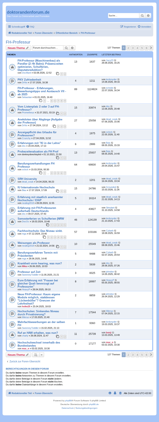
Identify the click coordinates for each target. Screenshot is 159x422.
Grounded (111, 187)
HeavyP (26, 289)
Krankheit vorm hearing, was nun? (40, 263)
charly (25, 335)
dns (108, 106)
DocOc (25, 221)
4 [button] (137, 48)
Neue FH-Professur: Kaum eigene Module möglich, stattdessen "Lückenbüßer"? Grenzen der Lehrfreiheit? (39, 299)
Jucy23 (109, 60)
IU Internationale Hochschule (36, 187)
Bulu (108, 142)
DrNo (24, 82)
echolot (109, 88)
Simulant (110, 207)
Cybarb (109, 230)
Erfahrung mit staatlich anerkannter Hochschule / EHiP (40, 199)
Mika (24, 266)
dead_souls (112, 119)
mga (24, 233)
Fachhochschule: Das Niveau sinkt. (40, 230)
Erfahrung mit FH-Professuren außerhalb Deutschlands (37, 209)
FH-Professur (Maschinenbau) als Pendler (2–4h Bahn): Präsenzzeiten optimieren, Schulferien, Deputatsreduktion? (40, 65)
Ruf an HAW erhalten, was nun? (38, 332)
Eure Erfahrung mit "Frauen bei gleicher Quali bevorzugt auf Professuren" (38, 283)
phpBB (68, 400)
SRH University (27, 178)
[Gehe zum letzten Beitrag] (115, 60)
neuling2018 (28, 203)
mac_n (25, 348)
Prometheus (28, 112)
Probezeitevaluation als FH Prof (38, 151)
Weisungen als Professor (34, 242)
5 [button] (142, 48)
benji (108, 332)
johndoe (110, 271)
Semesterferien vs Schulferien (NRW (41, 218)
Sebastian (27, 97)
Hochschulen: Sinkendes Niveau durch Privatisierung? (38, 313)
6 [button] (146, 48)
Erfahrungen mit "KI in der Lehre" (39, 143)
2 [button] (128, 48)
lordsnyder (111, 79)
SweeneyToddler (30, 274)
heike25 (26, 306)
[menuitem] (30, 26)
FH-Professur (18, 42)
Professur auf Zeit (29, 271)
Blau (24, 190)
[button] (151, 47)
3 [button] (133, 48)
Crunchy (26, 138)
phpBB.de (94, 404)
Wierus (25, 317)
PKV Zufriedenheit (29, 79)
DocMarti (26, 72)
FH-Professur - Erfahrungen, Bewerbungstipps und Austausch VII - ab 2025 (42, 91)
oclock (109, 132)
